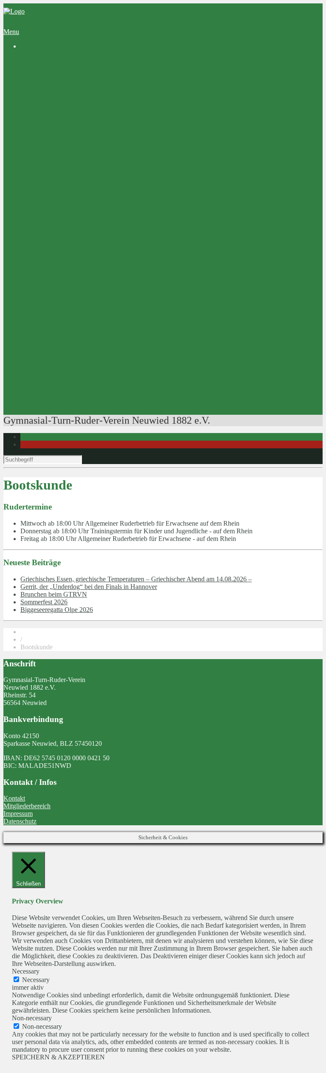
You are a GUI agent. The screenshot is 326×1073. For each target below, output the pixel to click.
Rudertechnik (72, 389)
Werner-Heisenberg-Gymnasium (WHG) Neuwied (105, 267)
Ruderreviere (71, 106)
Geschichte (52, 83)
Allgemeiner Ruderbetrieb (89, 206)
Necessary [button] (25, 971)
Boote (62, 320)
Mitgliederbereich (27, 806)
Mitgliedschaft (56, 144)
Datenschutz (20, 821)
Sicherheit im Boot (79, 343)
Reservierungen (58, 313)
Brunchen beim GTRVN (53, 594)
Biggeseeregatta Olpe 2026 (56, 609)
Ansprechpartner (59, 137)
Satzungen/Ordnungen (84, 160)
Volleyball (51, 129)
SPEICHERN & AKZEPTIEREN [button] (58, 1057)
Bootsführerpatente (62, 397)
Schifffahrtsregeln (78, 358)
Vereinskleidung (59, 297)
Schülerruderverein (62, 91)
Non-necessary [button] (32, 1018)
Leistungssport (56, 213)
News (45, 68)
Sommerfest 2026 (43, 602)
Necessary (36, 979)
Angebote (33, 167)
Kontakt (14, 798)
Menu (11, 31)
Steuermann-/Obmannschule (92, 351)
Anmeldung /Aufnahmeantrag (94, 152)
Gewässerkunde (75, 366)
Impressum (18, 813)
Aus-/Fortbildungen (63, 336)
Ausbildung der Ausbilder (89, 381)
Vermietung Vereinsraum (70, 305)
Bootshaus (51, 98)
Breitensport (53, 190)
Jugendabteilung (59, 121)
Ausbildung (53, 175)
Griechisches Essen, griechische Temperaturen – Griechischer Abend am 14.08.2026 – (136, 579)
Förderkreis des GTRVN (70, 282)
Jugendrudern (72, 198)
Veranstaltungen (58, 404)
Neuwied (83, 114)
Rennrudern (70, 221)
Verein (29, 75)
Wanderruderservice (64, 228)
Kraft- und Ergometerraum (90, 328)
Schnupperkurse (76, 183)
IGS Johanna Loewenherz (72, 274)
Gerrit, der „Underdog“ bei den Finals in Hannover (88, 586)
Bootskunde (70, 374)
